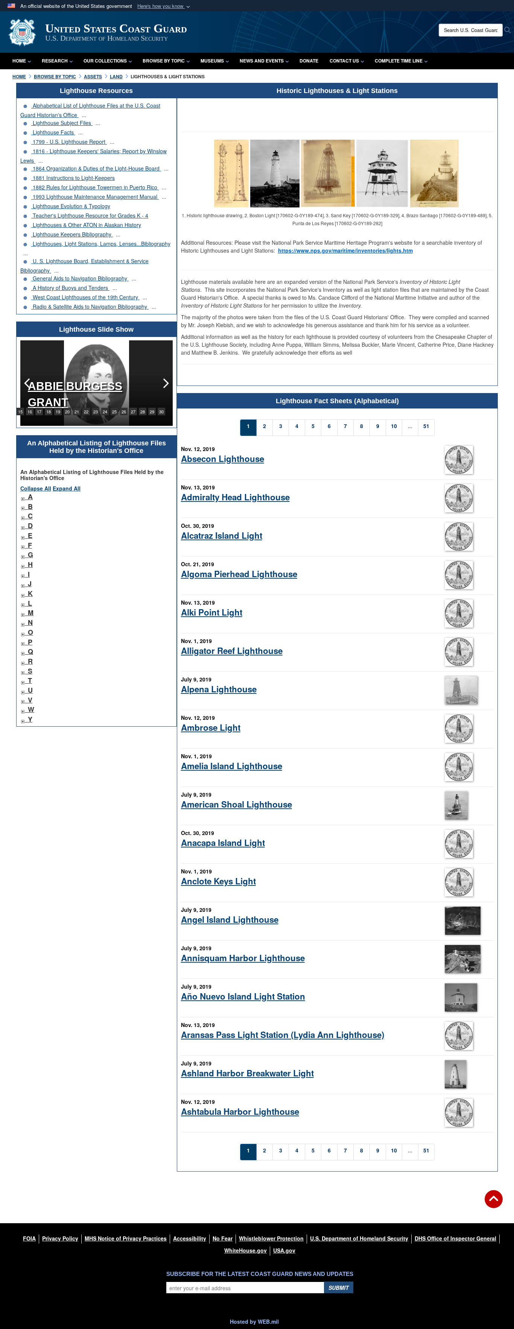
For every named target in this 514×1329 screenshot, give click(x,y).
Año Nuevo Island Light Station (243, 996)
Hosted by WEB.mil (254, 1321)
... (84, 115)
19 (58, 411)
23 (95, 411)
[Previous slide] (27, 383)
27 (133, 411)
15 (20, 411)
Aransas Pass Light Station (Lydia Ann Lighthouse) (282, 1035)
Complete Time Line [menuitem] (399, 60)
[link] (22, 497)
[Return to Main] (494, 1203)
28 (142, 411)
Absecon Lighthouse (222, 459)
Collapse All (35, 488)
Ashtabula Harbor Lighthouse (240, 1111)
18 (48, 411)
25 (114, 411)
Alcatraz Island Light (221, 535)
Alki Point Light (211, 612)
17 (39, 411)
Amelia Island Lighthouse (231, 766)
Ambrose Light (210, 727)
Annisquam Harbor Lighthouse (243, 958)
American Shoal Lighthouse (236, 804)
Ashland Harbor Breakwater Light (247, 1073)
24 (105, 411)
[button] (164, 6)
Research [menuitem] (55, 60)
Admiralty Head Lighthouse (235, 497)
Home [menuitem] (19, 60)
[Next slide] (165, 383)
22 (86, 411)
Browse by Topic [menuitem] (164, 60)
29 (152, 411)
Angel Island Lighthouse (229, 919)
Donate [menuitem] (309, 60)
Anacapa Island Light (223, 843)
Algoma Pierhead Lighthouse (239, 574)
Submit (338, 1287)
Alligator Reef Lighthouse (232, 651)
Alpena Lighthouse (219, 689)
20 (67, 411)
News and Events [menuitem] (262, 60)
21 (77, 411)
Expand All (67, 488)
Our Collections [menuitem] (105, 60)
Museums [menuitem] (212, 60)
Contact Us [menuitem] (344, 60)
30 (161, 411)
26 (124, 411)
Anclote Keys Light (218, 881)
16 (29, 411)
